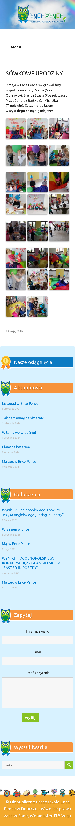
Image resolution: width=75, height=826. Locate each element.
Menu (16, 47)
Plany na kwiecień (16, 447)
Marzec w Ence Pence (19, 461)
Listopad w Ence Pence (20, 403)
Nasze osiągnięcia (33, 362)
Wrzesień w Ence (15, 529)
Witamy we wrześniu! (19, 432)
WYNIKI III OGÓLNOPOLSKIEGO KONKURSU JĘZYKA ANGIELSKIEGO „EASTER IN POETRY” (32, 563)
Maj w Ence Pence (16, 544)
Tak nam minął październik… (24, 418)
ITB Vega (62, 815)
